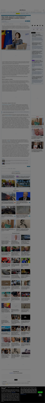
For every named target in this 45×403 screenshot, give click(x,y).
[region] (22, 394)
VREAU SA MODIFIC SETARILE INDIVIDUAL (40, 395)
